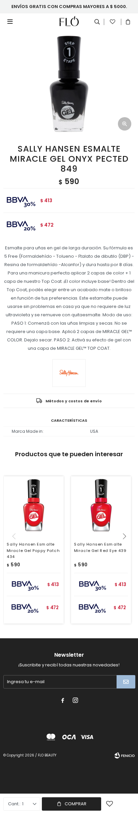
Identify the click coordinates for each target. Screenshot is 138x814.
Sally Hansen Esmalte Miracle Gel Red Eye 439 (100, 547)
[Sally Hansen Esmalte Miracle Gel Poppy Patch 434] (34, 506)
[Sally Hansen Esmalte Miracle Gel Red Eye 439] (101, 506)
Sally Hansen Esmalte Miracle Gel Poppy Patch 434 (33, 551)
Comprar (75, 804)
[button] (126, 550)
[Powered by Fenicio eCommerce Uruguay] (125, 755)
